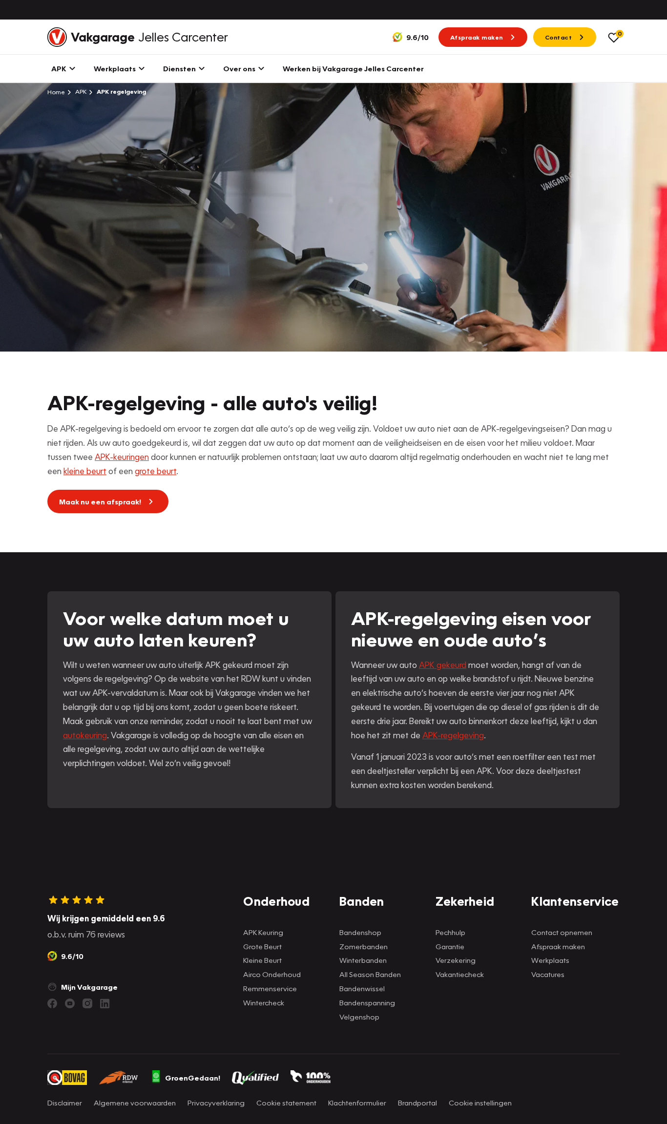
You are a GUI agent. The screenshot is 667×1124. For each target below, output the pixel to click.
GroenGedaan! (192, 1077)
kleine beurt (84, 471)
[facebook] (52, 1003)
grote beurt (155, 471)
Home (56, 92)
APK (80, 91)
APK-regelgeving (453, 735)
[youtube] (70, 1003)
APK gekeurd (442, 665)
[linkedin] (105, 1003)
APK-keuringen (122, 457)
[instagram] (87, 1003)
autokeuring (85, 735)
